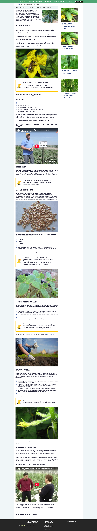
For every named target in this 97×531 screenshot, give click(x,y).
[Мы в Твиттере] (76, 2)
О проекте (47, 527)
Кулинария (54, 1)
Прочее (65, 1)
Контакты (47, 529)
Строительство (38, 1)
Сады (44, 1)
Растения (49, 1)
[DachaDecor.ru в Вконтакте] (80, 2)
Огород (17, 4)
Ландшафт (31, 1)
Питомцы (60, 1)
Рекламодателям (48, 521)
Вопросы (70, 1)
